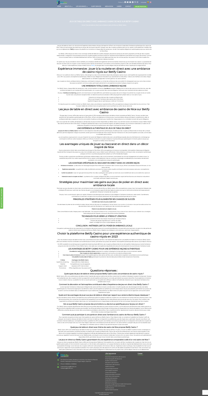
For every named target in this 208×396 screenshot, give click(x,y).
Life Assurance (81, 6)
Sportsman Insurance (111, 382)
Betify (93, 65)
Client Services (96, 6)
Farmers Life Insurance (111, 378)
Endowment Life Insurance (112, 364)
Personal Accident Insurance (112, 374)
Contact (128, 6)
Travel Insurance (109, 387)
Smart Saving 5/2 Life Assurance (113, 358)
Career (119, 6)
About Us (68, 6)
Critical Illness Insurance (111, 368)
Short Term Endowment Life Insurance (115, 356)
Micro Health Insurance (111, 370)
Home (59, 6)
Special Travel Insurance (111, 389)
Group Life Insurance (110, 372)
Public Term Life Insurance (112, 376)
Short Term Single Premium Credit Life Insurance (118, 384)
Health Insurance (109, 366)
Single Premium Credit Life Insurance (115, 385)
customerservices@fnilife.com (68, 366)
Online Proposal (140, 6)
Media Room (109, 6)
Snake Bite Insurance (111, 380)
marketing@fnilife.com (67, 368)
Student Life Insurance (111, 360)
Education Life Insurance (111, 362)
